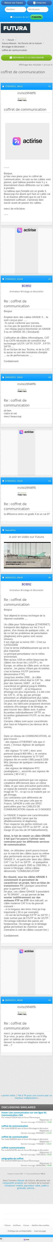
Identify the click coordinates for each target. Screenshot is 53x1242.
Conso (26, 1225)
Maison (21, 1180)
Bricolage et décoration (13, 46)
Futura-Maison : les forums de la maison (22, 43)
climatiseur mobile (13, 1185)
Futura (7, 1225)
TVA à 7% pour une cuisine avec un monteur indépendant (33, 1096)
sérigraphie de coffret (12, 1158)
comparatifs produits (13, 1183)
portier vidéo (9, 1095)
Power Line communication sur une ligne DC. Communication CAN (24, 1113)
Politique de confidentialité (19, 1231)
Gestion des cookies (40, 1225)
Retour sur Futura (13, 2)
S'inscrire (39, 2)
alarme (30, 1188)
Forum (11, 39)
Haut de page (40, 1231)
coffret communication (13, 1147)
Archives (17, 1225)
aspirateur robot (32, 1185)
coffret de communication (14, 1126)
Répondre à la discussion (26, 57)
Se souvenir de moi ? (20, 17)
